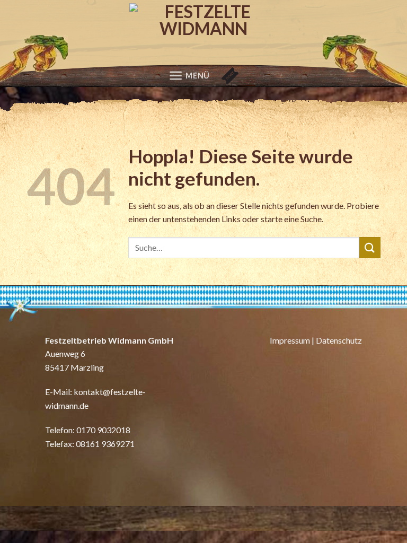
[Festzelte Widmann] (203, 34)
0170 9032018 (103, 430)
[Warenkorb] (230, 75)
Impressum (290, 340)
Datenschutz (339, 340)
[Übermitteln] (370, 247)
